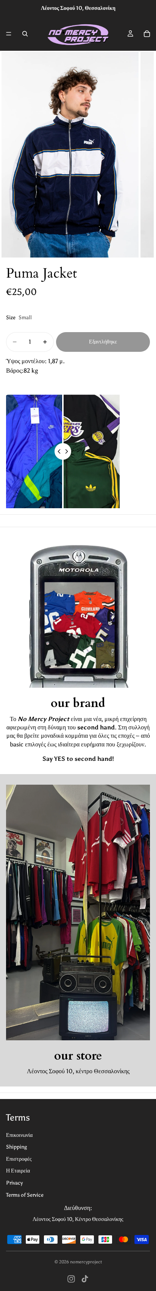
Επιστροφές (19, 1159)
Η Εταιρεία (18, 1171)
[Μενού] (8, 33)
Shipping (16, 1147)
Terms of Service (25, 1195)
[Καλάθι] (147, 33)
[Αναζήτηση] (25, 33)
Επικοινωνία (19, 1135)
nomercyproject (86, 1261)
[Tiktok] (84, 1278)
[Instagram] (71, 1278)
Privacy (14, 1183)
